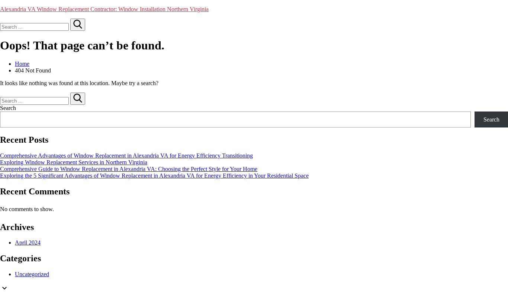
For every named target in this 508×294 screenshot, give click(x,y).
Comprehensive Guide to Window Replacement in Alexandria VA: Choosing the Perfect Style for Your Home (128, 169)
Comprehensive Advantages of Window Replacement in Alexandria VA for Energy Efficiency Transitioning (126, 155)
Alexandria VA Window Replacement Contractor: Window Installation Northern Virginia (104, 9)
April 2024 (28, 242)
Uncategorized (32, 274)
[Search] (77, 25)
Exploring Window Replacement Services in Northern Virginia (73, 162)
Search (8, 108)
